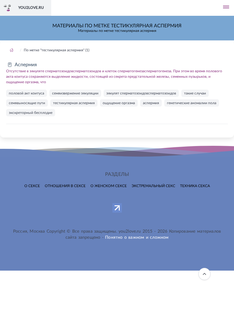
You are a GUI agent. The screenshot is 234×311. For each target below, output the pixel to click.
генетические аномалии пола (191, 103)
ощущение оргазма (119, 103)
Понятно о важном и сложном (136, 237)
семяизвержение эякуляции (75, 93)
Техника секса (195, 186)
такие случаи (195, 93)
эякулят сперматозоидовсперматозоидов (141, 93)
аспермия (151, 103)
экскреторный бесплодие (30, 112)
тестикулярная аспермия (74, 103)
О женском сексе (108, 186)
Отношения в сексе (65, 186)
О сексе (32, 186)
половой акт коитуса (26, 93)
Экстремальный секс (153, 186)
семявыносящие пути (27, 103)
